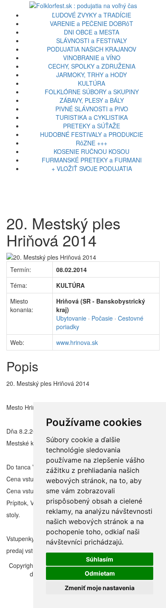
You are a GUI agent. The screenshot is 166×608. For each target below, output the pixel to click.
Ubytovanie (71, 318)
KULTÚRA (91, 83)
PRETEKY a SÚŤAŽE (91, 126)
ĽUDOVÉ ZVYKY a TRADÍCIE (91, 15)
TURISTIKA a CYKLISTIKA (92, 117)
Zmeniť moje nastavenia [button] (100, 587)
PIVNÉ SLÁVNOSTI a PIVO (91, 108)
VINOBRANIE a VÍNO (91, 57)
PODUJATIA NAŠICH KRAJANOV (91, 49)
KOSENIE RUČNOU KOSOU (91, 151)
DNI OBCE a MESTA (91, 32)
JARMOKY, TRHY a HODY (91, 74)
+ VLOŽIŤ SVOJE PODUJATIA (92, 168)
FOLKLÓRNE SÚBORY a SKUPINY (92, 91)
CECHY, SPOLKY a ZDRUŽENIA (91, 66)
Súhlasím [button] (99, 559)
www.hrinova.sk (77, 342)
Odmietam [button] (100, 573)
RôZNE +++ (91, 143)
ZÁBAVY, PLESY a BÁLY (92, 100)
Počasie (102, 318)
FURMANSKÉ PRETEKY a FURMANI (92, 160)
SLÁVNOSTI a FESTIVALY (91, 40)
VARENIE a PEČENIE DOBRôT (91, 23)
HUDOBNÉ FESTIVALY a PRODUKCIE (91, 134)
